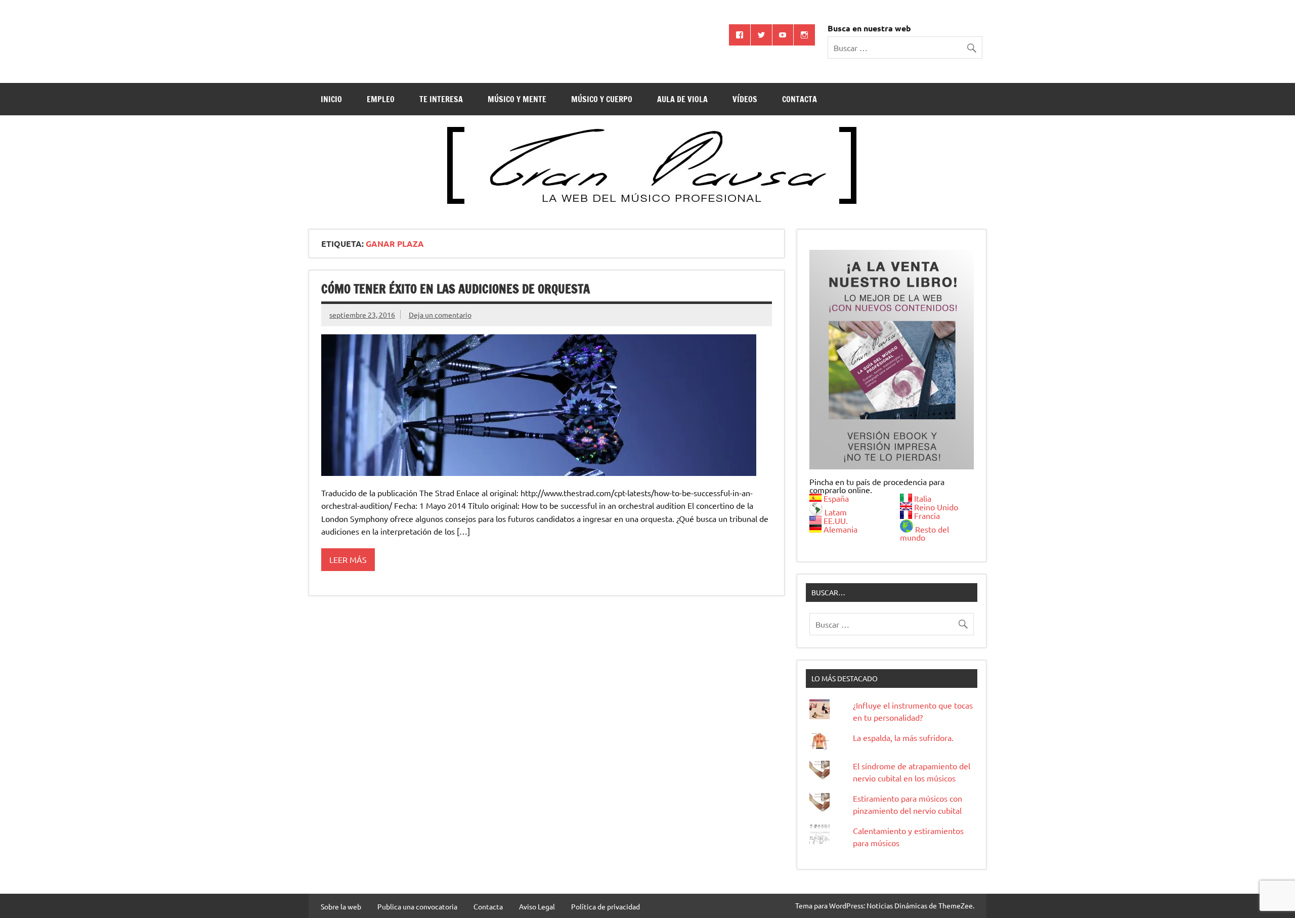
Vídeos (744, 99)
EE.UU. (836, 520)
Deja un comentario (440, 314)
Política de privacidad (605, 906)
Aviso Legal (537, 906)
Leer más (348, 559)
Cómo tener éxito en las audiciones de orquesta (455, 288)
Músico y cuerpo (601, 99)
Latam (836, 512)
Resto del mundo (924, 533)
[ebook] (891, 359)
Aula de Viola (682, 99)
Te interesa (441, 99)
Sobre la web (341, 906)
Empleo (381, 99)
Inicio (331, 99)
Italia (922, 498)
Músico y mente (517, 99)
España (836, 498)
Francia (927, 515)
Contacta (799, 99)
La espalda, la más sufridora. (903, 737)
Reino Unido (936, 507)
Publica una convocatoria (417, 906)
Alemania (840, 529)
